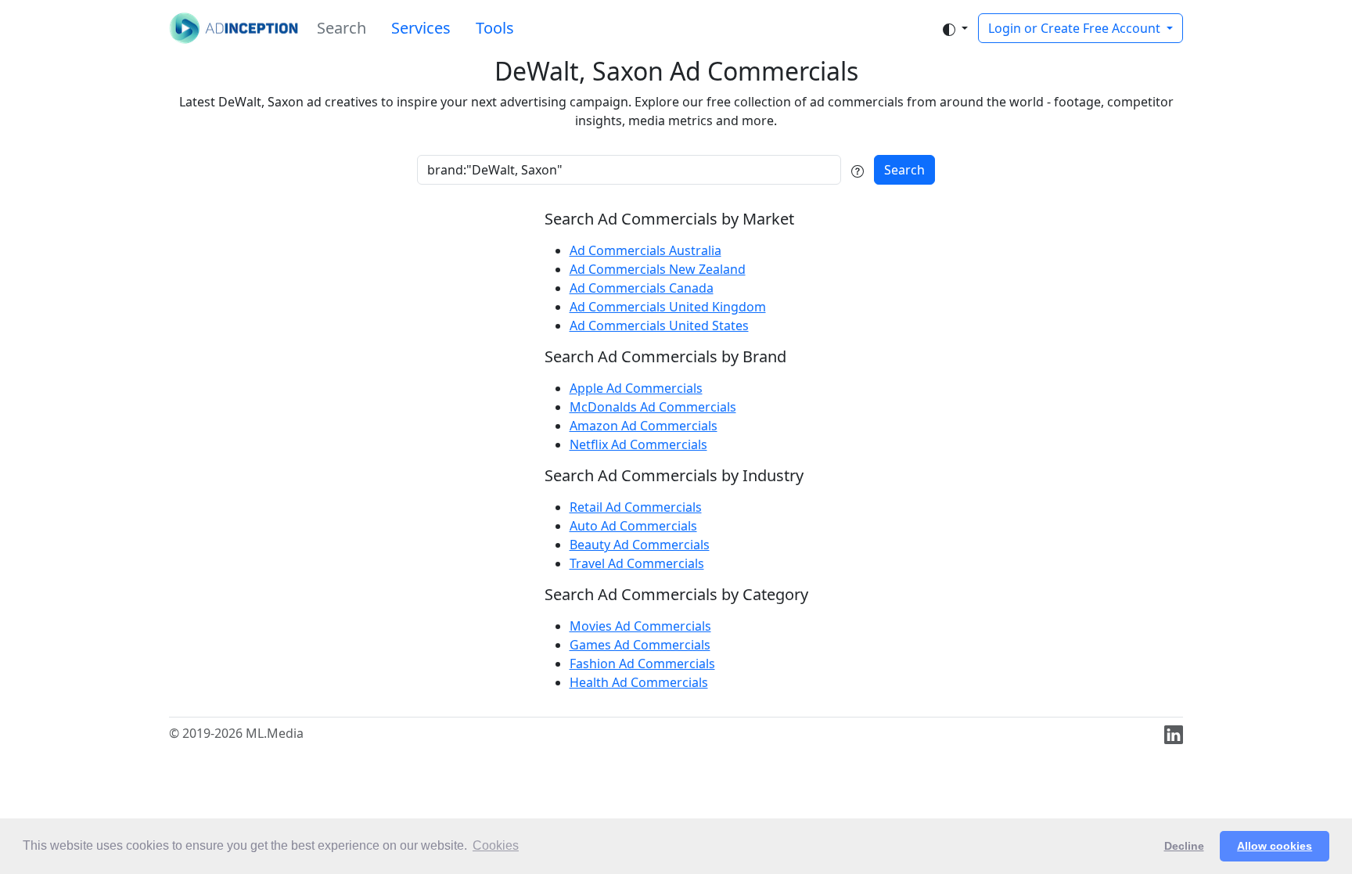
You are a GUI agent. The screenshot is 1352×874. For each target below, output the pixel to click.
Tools (495, 27)
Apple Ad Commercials (636, 388)
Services (421, 27)
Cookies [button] (496, 845)
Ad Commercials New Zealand (658, 269)
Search (341, 27)
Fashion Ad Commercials (642, 663)
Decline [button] (1184, 846)
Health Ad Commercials (639, 682)
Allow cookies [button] (1274, 846)
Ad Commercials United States (659, 325)
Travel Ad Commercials (637, 563)
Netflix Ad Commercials (638, 444)
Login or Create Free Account (1075, 28)
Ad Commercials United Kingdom (668, 306)
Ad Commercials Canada (642, 288)
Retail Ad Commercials (636, 507)
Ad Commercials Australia (645, 250)
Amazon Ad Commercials (643, 425)
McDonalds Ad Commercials (653, 406)
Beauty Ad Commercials (640, 544)
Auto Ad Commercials (633, 525)
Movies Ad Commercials (640, 626)
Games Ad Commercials (640, 644)
